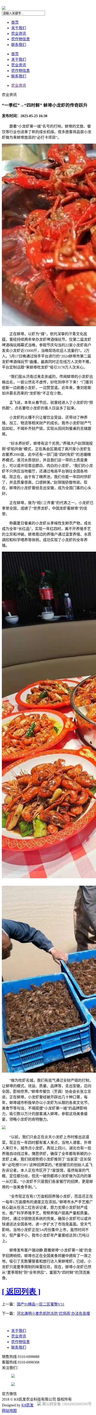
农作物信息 (20, 39)
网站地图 (9, 1411)
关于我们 (18, 28)
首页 (15, 22)
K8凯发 (27, 1405)
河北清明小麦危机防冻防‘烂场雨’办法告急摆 (53, 1313)
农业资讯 (18, 33)
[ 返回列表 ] (21, 1291)
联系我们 (18, 45)
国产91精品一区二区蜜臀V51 (40, 1304)
